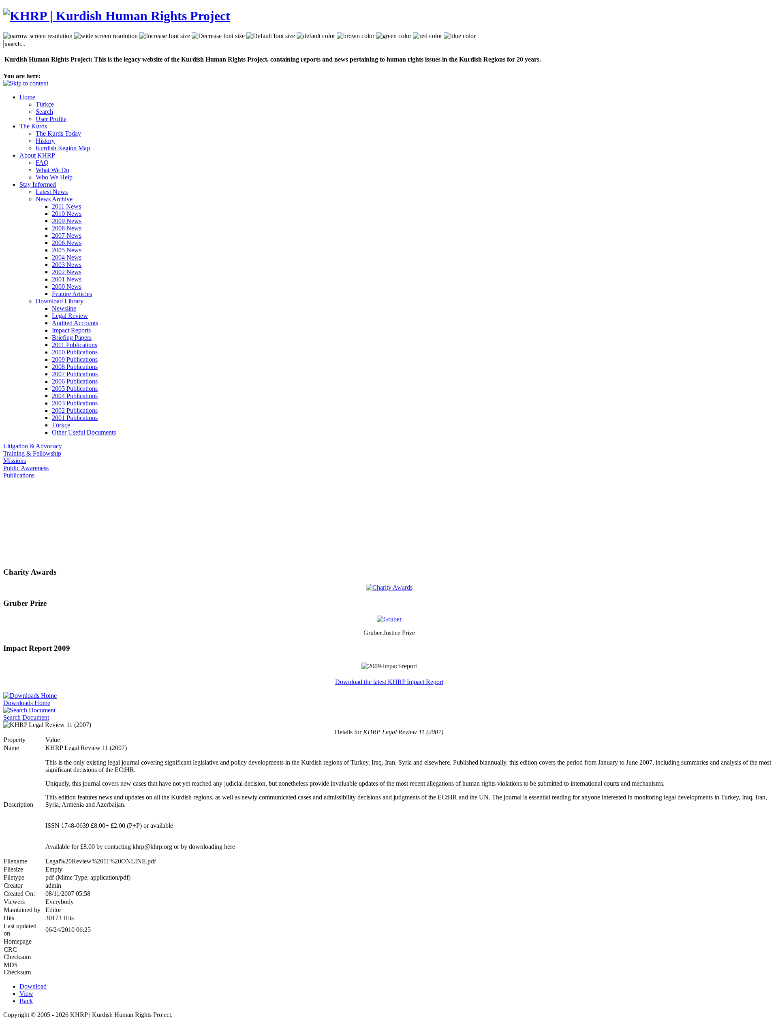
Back (26, 1000)
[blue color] (460, 36)
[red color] (427, 36)
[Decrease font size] (218, 36)
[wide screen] (106, 36)
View (26, 993)
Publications (18, 475)
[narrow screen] (38, 36)
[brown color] (355, 36)
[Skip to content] (25, 83)
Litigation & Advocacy (32, 446)
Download (33, 986)
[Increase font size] (164, 36)
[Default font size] (270, 36)
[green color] (393, 36)
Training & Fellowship (32, 453)
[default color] (316, 36)
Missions (14, 460)
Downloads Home (26, 702)
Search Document (26, 717)
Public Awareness (26, 468)
